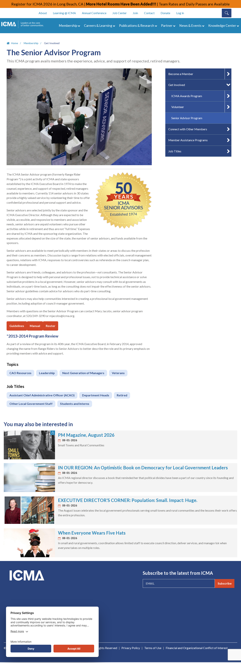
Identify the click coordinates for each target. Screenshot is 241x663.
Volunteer (177, 107)
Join (135, 13)
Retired (122, 395)
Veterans (118, 373)
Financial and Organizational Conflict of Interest (197, 648)
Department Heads (95, 395)
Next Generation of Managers (83, 373)
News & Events (190, 26)
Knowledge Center (222, 26)
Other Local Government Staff (31, 403)
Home (14, 43)
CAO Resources (20, 373)
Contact (149, 13)
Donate (165, 13)
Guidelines (16, 326)
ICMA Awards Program (186, 96)
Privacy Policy (130, 648)
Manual (35, 326)
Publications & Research (136, 26)
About (43, 13)
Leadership (47, 373)
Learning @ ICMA (64, 13)
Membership (68, 26)
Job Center (119, 13)
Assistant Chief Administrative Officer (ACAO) (42, 395)
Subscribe (225, 583)
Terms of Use (152, 648)
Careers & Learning (98, 26)
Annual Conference (94, 13)
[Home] (24, 24)
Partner (166, 26)
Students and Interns (74, 403)
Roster (50, 326)
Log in (180, 13)
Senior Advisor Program (186, 118)
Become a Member (180, 74)
